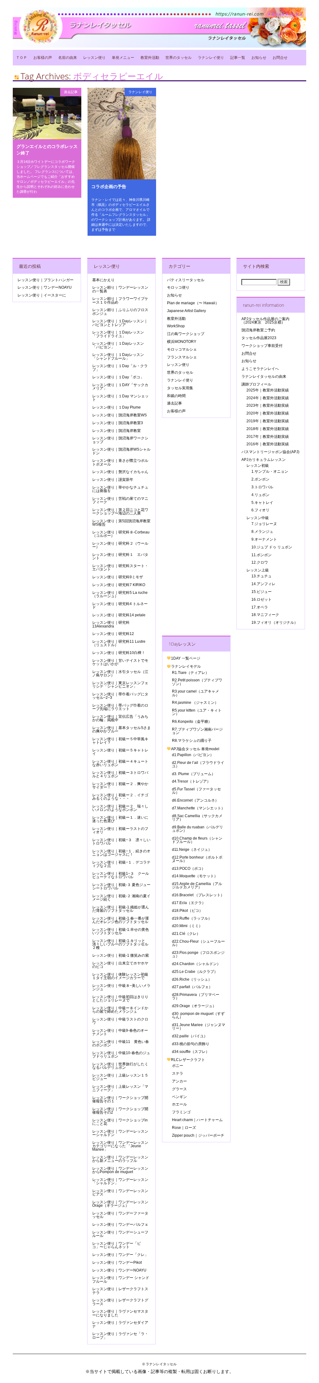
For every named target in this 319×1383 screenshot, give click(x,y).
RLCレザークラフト (188, 1060)
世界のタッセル (178, 57)
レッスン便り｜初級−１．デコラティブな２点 (121, 864)
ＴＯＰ (21, 57)
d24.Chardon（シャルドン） (196, 964)
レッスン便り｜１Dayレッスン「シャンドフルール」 (118, 356)
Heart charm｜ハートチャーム (197, 1120)
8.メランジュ (262, 531)
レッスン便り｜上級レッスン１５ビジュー (120, 1077)
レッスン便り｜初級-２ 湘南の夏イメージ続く (121, 898)
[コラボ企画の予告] (122, 177)
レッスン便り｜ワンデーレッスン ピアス (122, 1192)
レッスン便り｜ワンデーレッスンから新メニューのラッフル (120, 1159)
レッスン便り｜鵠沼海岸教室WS (119, 415)
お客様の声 (42, 57)
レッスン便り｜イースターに (41, 295)
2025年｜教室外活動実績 (267, 390)
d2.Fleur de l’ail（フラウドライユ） (198, 764)
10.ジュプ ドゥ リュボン (271, 547)
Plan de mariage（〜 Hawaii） (193, 303)
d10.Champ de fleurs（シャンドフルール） (197, 840)
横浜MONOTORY (181, 341)
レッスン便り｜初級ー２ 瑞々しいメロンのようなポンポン (120, 808)
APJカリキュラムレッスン (263, 459)
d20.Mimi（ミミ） (187, 926)
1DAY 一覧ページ (185, 658)
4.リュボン (260, 495)
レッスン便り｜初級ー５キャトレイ (120, 752)
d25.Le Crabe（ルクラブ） (195, 971)
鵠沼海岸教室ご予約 (258, 330)
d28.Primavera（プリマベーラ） (195, 996)
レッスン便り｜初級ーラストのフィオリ (120, 830)
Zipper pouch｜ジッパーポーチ (198, 1135)
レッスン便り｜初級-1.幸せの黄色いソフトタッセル (120, 931)
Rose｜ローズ (184, 1127)
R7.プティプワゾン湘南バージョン (197, 731)
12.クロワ (259, 562)
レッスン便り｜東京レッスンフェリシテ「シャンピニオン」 (120, 685)
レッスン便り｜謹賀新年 (112, 479)
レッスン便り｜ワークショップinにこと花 (120, 1122)
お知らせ (258, 57)
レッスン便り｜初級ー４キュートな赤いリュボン (120, 763)
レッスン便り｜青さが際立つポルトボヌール (120, 462)
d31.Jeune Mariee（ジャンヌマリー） (198, 1026)
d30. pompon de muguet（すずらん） (198, 1015)
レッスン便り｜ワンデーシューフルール (120, 1234)
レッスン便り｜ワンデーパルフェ (120, 1224)
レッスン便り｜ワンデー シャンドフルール (120, 1279)
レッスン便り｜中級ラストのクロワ (120, 1021)
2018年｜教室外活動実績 (267, 429)
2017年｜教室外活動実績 (267, 436)
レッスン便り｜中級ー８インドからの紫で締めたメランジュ (120, 1010)
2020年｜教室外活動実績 (267, 413)
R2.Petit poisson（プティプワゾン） (197, 682)
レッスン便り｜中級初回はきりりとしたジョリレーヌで (120, 998)
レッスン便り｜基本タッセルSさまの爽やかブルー (121, 729)
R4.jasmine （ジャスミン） (195, 702)
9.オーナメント (264, 539)
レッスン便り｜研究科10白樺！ (118, 653)
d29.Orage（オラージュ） (194, 1006)
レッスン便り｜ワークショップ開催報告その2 (120, 1111)
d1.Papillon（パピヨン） (193, 755)
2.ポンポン (260, 479)
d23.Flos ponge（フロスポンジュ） (198, 954)
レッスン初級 (257, 465)
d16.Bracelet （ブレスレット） (198, 895)
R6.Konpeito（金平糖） (192, 721)
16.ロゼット (261, 599)
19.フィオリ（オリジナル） (274, 622)
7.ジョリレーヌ (264, 524)
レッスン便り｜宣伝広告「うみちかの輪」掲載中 (120, 718)
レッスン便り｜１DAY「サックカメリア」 (120, 387)
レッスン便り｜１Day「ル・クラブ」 (120, 368)
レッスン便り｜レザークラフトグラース (120, 1302)
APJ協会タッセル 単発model (195, 749)
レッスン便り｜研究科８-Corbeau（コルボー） (121, 534)
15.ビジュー (261, 592)
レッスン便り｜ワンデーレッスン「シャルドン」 (120, 1181)
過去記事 (71, 91)
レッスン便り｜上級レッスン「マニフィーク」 (120, 1088)
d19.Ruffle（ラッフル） (192, 918)
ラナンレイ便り (211, 57)
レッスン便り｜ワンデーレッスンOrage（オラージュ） (120, 1204)
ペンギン (179, 1097)
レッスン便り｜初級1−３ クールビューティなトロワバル (120, 875)
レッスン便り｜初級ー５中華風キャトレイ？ (120, 741)
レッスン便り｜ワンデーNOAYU (44, 287)
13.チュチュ (261, 576)
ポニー (177, 1065)
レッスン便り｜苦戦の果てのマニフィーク (120, 500)
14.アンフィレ (263, 584)
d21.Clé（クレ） (186, 933)
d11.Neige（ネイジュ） (192, 849)
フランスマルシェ (182, 357)
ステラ (177, 1073)
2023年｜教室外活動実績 (267, 405)
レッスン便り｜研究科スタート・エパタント (120, 567)
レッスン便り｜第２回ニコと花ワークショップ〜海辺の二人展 (120, 511)
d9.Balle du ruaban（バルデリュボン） (197, 829)
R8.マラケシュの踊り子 (192, 740)
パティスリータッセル (185, 280)
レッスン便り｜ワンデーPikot (117, 1262)
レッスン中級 (257, 518)
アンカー (179, 1081)
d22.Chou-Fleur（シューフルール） (198, 943)
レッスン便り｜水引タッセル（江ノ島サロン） (120, 673)
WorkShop (176, 326)
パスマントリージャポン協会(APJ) (270, 452)
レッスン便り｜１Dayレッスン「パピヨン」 (118, 345)
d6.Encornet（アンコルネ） (195, 800)
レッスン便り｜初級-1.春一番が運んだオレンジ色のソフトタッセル (120, 920)
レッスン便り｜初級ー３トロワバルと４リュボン (120, 774)
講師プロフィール (256, 384)
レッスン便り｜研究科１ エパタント (120, 556)
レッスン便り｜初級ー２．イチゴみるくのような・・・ (120, 797)
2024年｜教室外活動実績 (267, 398)
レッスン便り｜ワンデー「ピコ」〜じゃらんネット (116, 1245)
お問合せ (280, 57)
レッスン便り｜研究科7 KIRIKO (118, 585)
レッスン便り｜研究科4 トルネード (120, 605)
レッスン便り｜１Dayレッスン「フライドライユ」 (118, 334)
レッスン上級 (257, 570)
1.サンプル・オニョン (269, 471)
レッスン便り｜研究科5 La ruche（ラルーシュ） (120, 594)
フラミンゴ (181, 1112)
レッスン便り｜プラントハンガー (45, 280)
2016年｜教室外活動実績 (267, 444)
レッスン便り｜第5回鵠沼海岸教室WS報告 (121, 523)
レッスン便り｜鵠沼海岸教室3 (117, 423)
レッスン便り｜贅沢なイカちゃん (120, 472)
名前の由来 (67, 57)
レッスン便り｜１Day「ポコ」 (118, 377)
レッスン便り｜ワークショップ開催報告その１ (120, 1099)
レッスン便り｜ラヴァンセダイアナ (120, 1324)
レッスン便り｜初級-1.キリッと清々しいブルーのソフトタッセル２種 (120, 944)
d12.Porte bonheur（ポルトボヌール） (197, 859)
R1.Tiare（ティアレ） (190, 672)
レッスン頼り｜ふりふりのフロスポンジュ (120, 311)
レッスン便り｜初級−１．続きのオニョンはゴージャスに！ (121, 853)
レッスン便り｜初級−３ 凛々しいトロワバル (121, 841)
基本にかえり (103, 280)
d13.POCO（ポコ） (188, 868)
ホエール (179, 1104)
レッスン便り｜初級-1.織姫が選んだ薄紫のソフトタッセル (120, 909)
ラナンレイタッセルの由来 (263, 376)
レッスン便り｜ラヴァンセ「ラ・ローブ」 (120, 1335)
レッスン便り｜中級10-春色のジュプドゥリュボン (121, 1055)
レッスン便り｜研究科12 (113, 634)
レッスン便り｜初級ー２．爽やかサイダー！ (120, 785)
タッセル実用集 (180, 388)
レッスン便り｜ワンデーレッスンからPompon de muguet (120, 1170)
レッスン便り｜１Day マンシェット (120, 398)
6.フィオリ (260, 510)
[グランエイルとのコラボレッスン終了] (47, 137)
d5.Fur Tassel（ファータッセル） (196, 791)
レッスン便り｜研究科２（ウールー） (120, 545)
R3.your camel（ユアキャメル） (195, 693)
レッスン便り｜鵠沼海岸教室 (116, 431)
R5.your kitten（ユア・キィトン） (196, 712)
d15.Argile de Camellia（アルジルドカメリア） (197, 885)
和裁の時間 (176, 396)
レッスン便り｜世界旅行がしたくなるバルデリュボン (120, 1066)
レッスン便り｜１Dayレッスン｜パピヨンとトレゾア (120, 323)
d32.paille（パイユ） (189, 1036)
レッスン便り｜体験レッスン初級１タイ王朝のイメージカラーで (120, 976)
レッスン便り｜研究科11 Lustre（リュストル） (118, 643)
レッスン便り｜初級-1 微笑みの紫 (120, 955)
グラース (179, 1089)
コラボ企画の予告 (108, 186)
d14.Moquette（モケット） (195, 876)
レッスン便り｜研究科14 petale (118, 615)
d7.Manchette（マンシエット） (198, 808)
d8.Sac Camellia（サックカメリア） (197, 818)
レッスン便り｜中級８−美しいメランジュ (121, 987)
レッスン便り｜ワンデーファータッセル (120, 1215)
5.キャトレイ (262, 502)
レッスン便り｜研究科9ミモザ (117, 577)
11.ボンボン (261, 555)
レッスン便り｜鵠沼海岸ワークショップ (120, 440)
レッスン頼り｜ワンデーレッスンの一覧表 (120, 289)
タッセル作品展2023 (258, 338)
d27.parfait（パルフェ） (192, 987)
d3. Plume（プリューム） (193, 774)
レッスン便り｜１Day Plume (116, 407)
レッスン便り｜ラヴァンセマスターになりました (120, 1313)
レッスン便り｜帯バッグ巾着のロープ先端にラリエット (120, 707)
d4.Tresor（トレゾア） (191, 781)
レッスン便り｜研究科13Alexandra (111, 624)
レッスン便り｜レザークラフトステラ (120, 1291)
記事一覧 (237, 57)
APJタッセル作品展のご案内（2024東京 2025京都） (265, 320)
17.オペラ (259, 607)
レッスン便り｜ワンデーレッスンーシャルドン (120, 1133)
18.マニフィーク (265, 615)
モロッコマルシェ (182, 349)
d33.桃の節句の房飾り (190, 1044)
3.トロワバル (262, 487)
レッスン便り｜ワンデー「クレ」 (120, 1255)
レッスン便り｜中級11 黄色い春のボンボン (120, 1043)
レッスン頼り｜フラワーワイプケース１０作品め (120, 300)
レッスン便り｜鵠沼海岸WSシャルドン (121, 451)
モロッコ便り (178, 287)
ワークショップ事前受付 (262, 345)
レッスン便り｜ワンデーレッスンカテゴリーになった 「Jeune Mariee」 (120, 1146)
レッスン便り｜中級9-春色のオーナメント (120, 1032)
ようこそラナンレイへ (260, 369)
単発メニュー (123, 57)
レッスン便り (94, 57)
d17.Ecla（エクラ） (189, 903)
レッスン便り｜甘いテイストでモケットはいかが (120, 662)
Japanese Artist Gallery (186, 311)
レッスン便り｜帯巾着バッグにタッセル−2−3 (120, 696)
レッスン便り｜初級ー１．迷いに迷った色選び (120, 819)
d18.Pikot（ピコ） (187, 910)
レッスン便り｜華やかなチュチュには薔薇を (120, 489)
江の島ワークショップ (185, 334)
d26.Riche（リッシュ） (192, 979)
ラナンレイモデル (186, 666)
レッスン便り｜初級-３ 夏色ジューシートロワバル (121, 886)
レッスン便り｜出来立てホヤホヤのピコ (120, 965)
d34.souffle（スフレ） (190, 1051)
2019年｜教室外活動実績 (267, 421)
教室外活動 (149, 57)
